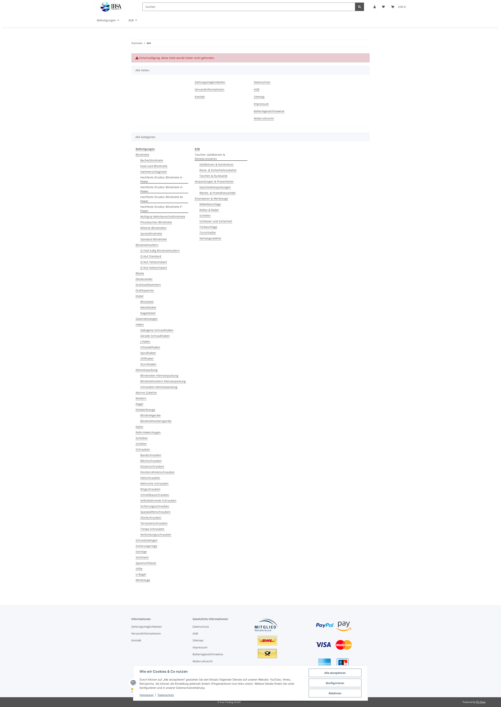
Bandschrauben (150, 455)
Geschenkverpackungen (215, 187)
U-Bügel (141, 574)
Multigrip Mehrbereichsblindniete (162, 216)
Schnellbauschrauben (154, 495)
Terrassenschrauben (154, 523)
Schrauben (143, 449)
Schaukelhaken (150, 347)
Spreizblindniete (151, 233)
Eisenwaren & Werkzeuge (211, 198)
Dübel (139, 296)
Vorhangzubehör (210, 238)
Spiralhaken (148, 353)
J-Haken (145, 341)
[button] (374, 7)
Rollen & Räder (209, 210)
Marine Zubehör (146, 392)
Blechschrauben (151, 461)
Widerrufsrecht (264, 118)
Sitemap (259, 97)
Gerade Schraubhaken (155, 336)
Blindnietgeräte (150, 415)
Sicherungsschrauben (154, 506)
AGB (256, 89)
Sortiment (142, 557)
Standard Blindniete (153, 239)
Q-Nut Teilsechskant (153, 262)
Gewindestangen (147, 319)
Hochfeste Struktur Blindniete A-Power (161, 179)
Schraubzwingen (147, 540)
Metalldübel (148, 307)
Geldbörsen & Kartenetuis (216, 164)
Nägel (139, 404)
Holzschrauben (150, 478)
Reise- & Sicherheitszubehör (218, 170)
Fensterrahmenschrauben (157, 472)
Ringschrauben (150, 489)
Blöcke (140, 273)
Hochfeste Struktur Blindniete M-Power (162, 199)
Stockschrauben (150, 517)
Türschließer (207, 232)
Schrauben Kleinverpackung (158, 387)
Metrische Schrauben (154, 483)
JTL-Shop (480, 702)
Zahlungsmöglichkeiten (210, 82)
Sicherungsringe (146, 546)
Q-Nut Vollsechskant (153, 267)
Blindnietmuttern (147, 245)
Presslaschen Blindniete (156, 222)
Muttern (141, 398)
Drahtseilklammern (148, 285)
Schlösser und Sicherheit (215, 221)
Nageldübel (148, 313)
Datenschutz (166, 695)
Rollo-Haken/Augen (148, 432)
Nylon (139, 427)
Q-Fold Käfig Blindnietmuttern (160, 250)
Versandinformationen (209, 89)
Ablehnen (335, 693)
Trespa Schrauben (152, 529)
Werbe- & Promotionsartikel (217, 193)
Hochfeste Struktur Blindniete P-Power (161, 209)
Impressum (147, 695)
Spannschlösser (146, 563)
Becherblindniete (151, 160)
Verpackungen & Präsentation (214, 181)
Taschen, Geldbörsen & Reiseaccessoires (210, 157)
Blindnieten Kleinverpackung (159, 375)
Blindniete (142, 154)
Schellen (141, 444)
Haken (140, 324)
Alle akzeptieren (335, 672)
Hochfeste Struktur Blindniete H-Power (161, 189)
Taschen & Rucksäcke (213, 176)
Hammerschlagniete (153, 172)
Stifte (139, 568)
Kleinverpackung (147, 370)
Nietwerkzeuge (145, 409)
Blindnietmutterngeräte (155, 421)
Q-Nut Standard (150, 256)
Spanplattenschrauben (155, 512)
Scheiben (142, 438)
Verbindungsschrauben (155, 534)
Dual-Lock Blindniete (153, 166)
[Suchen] (359, 7)
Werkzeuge (143, 580)
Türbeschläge (208, 227)
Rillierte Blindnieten (153, 228)
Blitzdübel (147, 302)
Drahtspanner (145, 290)
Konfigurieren (335, 683)
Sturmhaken (148, 364)
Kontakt (200, 97)
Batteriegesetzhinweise (269, 111)
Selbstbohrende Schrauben (158, 500)
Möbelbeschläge (210, 204)
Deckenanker (144, 279)
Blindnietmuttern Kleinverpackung (163, 381)
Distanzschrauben (152, 466)
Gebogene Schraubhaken (156, 330)
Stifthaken (147, 358)
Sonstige (141, 551)
